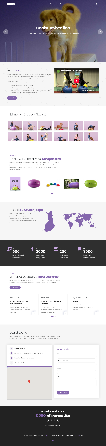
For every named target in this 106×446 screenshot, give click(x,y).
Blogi (80, 4)
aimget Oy (47, 435)
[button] (52, 194)
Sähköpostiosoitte (62, 361)
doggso (77, 435)
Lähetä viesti (63, 393)
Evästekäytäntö (53, 430)
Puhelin (59, 368)
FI (97, 4)
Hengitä (76, 301)
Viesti (58, 376)
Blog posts (15, 287)
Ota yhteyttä (89, 4)
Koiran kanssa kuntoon (53, 411)
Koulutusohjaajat (71, 4)
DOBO (11, 4)
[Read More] (34, 313)
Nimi (58, 353)
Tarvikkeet (60, 4)
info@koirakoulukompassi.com (24, 358)
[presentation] (5, 31)
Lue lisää (12, 98)
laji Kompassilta (53, 416)
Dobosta (51, 4)
